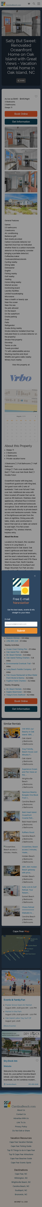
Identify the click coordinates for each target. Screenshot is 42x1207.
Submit (21, 630)
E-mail (7, 619)
